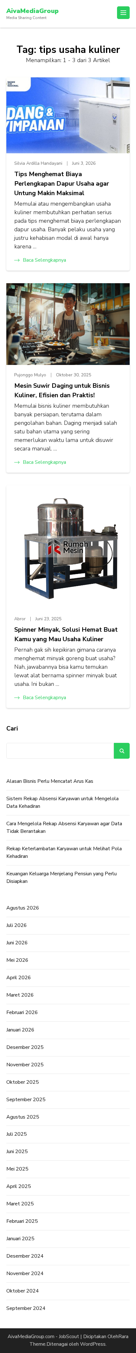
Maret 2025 (20, 1203)
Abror (20, 619)
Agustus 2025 (22, 1117)
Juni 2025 (17, 1151)
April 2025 (18, 1186)
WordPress (93, 1344)
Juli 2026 (16, 925)
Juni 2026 (17, 942)
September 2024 (26, 1308)
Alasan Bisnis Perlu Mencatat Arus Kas (49, 781)
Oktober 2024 (22, 1290)
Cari (12, 728)
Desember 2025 (25, 1047)
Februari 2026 (22, 1012)
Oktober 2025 (22, 1082)
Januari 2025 (20, 1238)
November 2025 (25, 1064)
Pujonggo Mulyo (30, 375)
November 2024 (25, 1273)
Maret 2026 (20, 995)
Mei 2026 (17, 960)
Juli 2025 (16, 1134)
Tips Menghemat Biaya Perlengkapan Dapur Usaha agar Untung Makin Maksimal (61, 183)
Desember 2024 (25, 1256)
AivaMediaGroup (32, 11)
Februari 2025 (22, 1221)
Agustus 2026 (22, 907)
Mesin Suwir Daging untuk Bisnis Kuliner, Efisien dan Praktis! (62, 390)
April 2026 (18, 977)
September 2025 (26, 1099)
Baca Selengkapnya (44, 260)
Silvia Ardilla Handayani (38, 163)
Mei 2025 (17, 1168)
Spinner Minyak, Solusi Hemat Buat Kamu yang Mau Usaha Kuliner (66, 634)
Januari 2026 (20, 1029)
